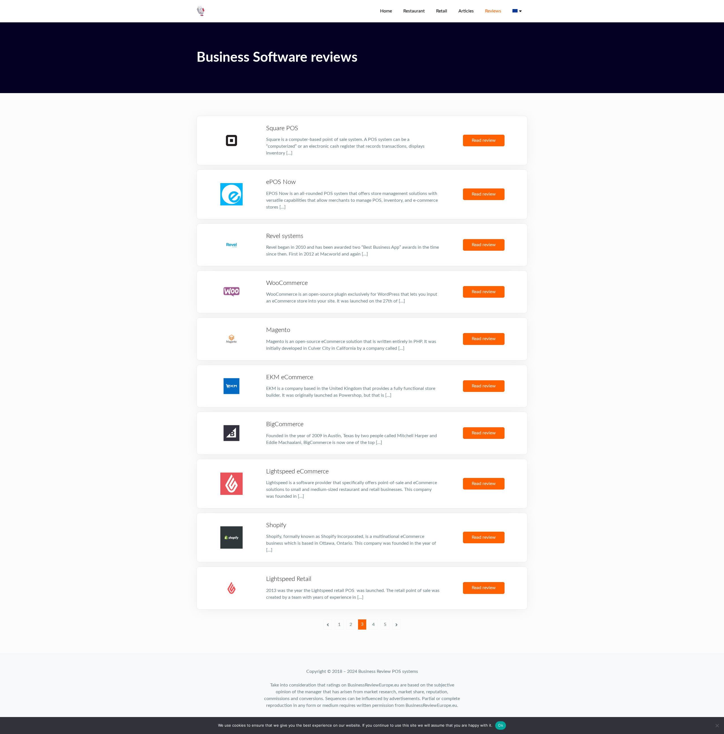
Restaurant (414, 11)
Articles (466, 11)
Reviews (493, 11)
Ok (500, 725)
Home (386, 11)
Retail (441, 11)
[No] (717, 725)
